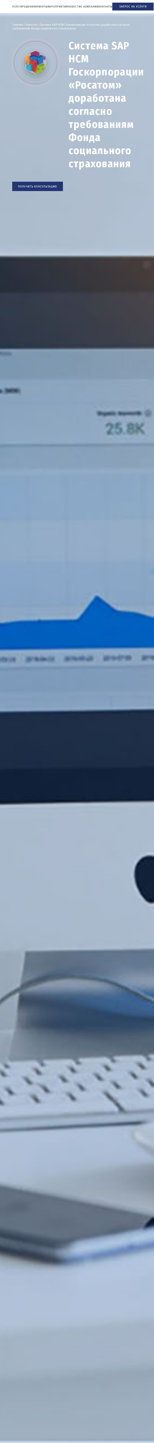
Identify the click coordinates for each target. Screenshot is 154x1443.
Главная (17, 24)
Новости (74, 6)
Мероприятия (58, 6)
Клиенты (41, 6)
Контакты (105, 6)
